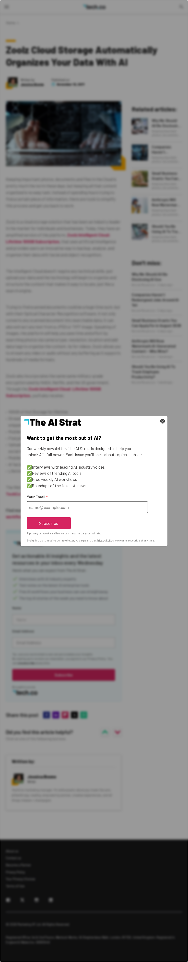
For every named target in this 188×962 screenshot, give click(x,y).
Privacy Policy (105, 540)
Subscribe (49, 522)
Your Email (37, 497)
